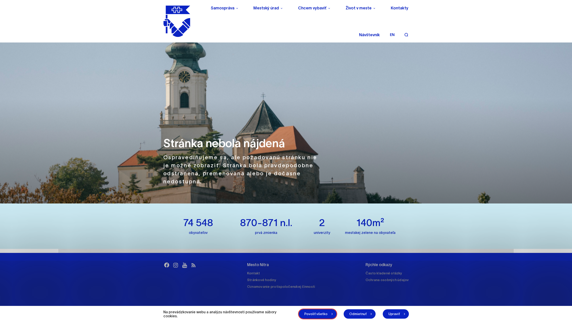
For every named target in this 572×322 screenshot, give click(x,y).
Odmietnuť (358, 314)
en (392, 35)
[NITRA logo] (184, 21)
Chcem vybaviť (312, 8)
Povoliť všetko (316, 314)
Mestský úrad (266, 8)
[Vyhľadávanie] (406, 34)
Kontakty (399, 8)
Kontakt (253, 273)
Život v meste (359, 8)
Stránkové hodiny (261, 280)
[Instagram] (175, 265)
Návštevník (369, 35)
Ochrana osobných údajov (387, 280)
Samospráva (222, 8)
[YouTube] (184, 265)
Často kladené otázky (384, 273)
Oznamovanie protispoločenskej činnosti (281, 286)
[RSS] (193, 265)
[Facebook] (166, 265)
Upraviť (394, 314)
